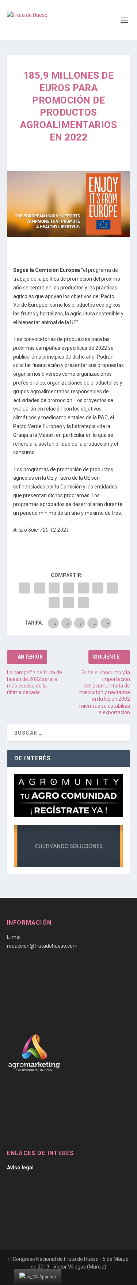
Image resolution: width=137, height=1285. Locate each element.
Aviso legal (20, 1167)
